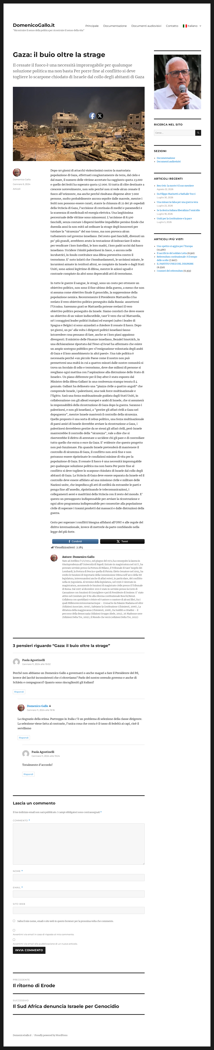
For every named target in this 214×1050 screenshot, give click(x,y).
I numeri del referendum (170, 270)
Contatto (172, 25)
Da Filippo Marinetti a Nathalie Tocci (176, 194)
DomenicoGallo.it (34, 25)
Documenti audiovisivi (146, 25)
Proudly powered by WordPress (51, 1035)
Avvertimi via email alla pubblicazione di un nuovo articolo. (45, 943)
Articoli (17, 189)
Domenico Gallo (22, 179)
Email (18, 887)
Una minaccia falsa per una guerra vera (177, 202)
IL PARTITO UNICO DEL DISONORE (175, 263)
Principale (92, 25)
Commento (21, 820)
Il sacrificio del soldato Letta (172, 253)
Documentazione (115, 25)
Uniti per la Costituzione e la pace (174, 218)
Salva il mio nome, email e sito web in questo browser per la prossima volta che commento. (65, 921)
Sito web (19, 904)
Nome (18, 871)
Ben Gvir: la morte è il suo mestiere (175, 185)
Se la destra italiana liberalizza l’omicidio (178, 210)
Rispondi (19, 691)
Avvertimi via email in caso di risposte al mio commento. (43, 934)
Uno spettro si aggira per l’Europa (175, 246)
